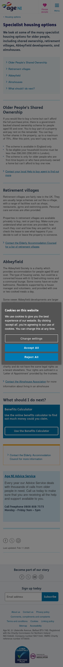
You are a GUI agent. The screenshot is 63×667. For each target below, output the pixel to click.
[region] (31, 333)
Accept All (31, 348)
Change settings (31, 338)
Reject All (31, 357)
